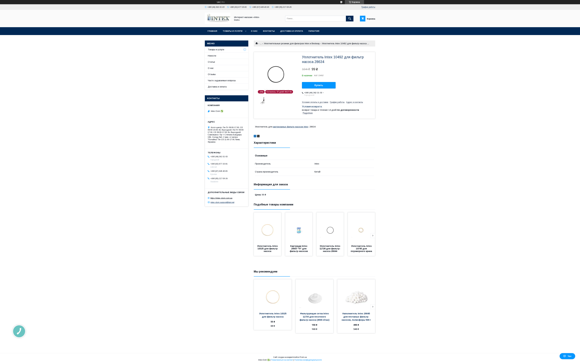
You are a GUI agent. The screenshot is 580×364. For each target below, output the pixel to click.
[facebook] (255, 136)
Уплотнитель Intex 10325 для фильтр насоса (267, 248)
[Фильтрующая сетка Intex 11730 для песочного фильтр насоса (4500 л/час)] (314, 294)
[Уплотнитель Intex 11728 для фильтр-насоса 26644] (330, 228)
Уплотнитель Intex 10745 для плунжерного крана (361, 248)
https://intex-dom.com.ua (221, 198)
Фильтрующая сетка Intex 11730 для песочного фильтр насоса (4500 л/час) (314, 316)
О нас (254, 31)
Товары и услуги (232, 31)
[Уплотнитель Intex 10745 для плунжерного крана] (361, 228)
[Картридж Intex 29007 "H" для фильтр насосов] (299, 228)
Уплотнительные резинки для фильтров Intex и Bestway (292, 43)
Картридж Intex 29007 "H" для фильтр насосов (299, 248)
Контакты (269, 31)
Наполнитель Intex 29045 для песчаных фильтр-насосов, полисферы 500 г (356, 316)
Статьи (211, 62)
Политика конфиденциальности (308, 360)
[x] (258, 136)
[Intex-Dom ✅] (217, 23)
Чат (570, 356)
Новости (212, 56)
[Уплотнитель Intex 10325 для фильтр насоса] (267, 228)
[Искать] (349, 18)
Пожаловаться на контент (282, 360)
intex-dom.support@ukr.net (222, 202)
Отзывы (212, 74)
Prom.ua (303, 357)
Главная (212, 31)
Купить (318, 85)
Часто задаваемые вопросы (222, 80)
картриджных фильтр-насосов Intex (290, 127)
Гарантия (313, 31)
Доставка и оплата (291, 31)
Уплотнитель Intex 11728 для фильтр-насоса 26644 (330, 248)
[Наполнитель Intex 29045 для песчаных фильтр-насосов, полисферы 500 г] (356, 294)
